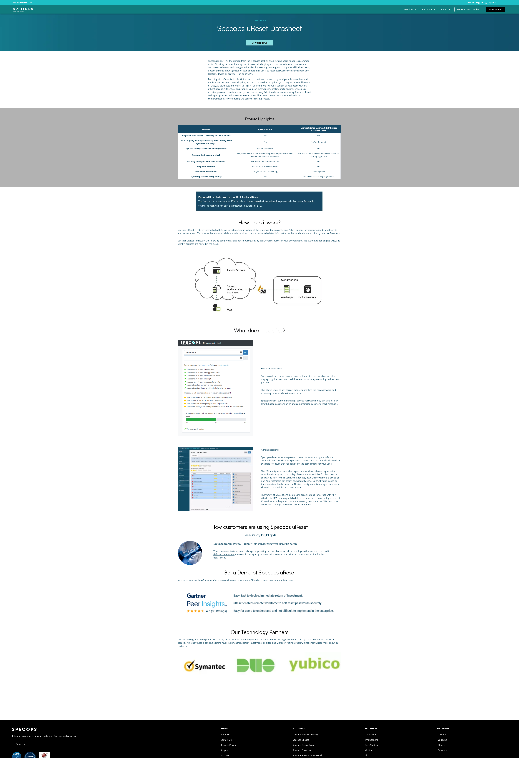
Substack (442, 750)
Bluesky (442, 745)
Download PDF (259, 42)
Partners (470, 3)
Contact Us (226, 739)
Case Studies (371, 745)
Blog (367, 755)
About (444, 9)
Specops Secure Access (304, 750)
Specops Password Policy (305, 734)
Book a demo (495, 9)
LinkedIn (442, 734)
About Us (225, 734)
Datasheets (259, 20)
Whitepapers (371, 739)
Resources (427, 9)
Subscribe (21, 744)
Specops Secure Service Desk (307, 755)
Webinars (370, 750)
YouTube (442, 739)
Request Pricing (228, 745)
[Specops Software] (23, 10)
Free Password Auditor (468, 9)
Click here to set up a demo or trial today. (273, 580)
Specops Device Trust (304, 745)
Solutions (409, 9)
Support (479, 3)
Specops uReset (301, 739)
